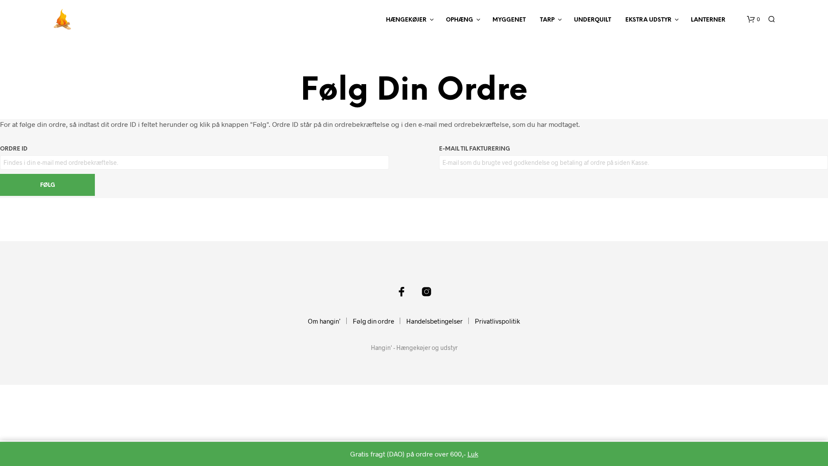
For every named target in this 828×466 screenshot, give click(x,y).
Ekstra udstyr (648, 20)
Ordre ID (14, 149)
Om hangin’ (324, 321)
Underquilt (592, 20)
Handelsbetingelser (434, 321)
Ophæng (459, 20)
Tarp (547, 20)
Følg (47, 185)
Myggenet (509, 20)
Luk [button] (472, 454)
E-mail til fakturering (474, 149)
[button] (753, 19)
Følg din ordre (373, 321)
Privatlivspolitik (497, 321)
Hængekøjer (406, 20)
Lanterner (708, 20)
